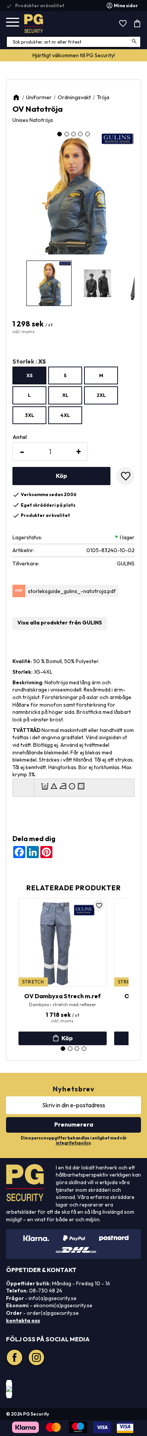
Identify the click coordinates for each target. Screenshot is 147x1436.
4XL (65, 415)
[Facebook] (15, 1358)
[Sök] (135, 42)
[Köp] (61, 476)
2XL (101, 395)
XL (65, 395)
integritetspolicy (73, 1143)
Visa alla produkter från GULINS (59, 622)
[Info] (62, 1038)
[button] (12, 22)
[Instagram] (37, 1358)
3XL (29, 415)
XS (29, 375)
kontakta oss (23, 1320)
